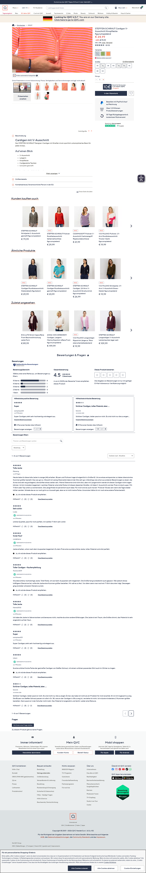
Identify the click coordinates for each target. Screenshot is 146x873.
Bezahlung (40, 784)
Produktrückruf (17, 791)
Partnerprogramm (68, 784)
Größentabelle (128, 61)
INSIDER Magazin (68, 769)
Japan (83, 825)
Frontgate (30, 846)
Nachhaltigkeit (92, 777)
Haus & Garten (126, 13)
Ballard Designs (20, 846)
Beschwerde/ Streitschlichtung (47, 802)
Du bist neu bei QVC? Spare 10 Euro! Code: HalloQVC (72, 2)
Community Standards (81, 837)
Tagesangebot (7, 13)
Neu (16, 13)
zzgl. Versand (107, 43)
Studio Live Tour (92, 801)
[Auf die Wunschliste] (131, 93)
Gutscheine (66, 777)
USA (62, 825)
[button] (118, 8)
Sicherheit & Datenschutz (45, 791)
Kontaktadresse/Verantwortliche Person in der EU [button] (34, 185)
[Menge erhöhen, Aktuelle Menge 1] (103, 79)
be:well (48, 13)
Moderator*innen (92, 794)
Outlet (89, 805)
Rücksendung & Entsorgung (46, 787)
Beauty (83, 13)
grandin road (46, 846)
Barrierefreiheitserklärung (95, 780)
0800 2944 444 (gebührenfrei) (23, 777)
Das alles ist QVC (92, 773)
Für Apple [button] (104, 752)
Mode (76, 13)
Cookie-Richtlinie (110, 862)
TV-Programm (67, 773)
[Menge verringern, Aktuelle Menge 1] (96, 79)
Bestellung (40, 769)
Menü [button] (15, 8)
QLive (14, 780)
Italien (78, 825)
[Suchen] (106, 8)
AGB (42, 837)
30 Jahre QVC (26, 13)
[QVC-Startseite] (13, 25)
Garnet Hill (38, 846)
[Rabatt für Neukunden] (114, 86)
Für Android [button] (124, 752)
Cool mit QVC (38, 13)
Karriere (89, 790)
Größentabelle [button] (21, 179)
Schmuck (91, 13)
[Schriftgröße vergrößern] (89, 131)
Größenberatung (42, 777)
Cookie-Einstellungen (132, 868)
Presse (14, 784)
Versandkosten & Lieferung (46, 780)
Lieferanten (16, 787)
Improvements (56, 846)
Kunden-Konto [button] (63, 752)
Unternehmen (91, 769)
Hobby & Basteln (112, 13)
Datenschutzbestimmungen (58, 837)
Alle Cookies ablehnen (106, 868)
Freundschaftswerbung (70, 780)
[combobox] (75, 8)
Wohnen (100, 13)
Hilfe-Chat (15, 769)
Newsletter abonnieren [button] (31, 752)
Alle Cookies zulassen (79, 868)
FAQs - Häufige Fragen (44, 795)
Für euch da (66, 787)
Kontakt (14, 773)
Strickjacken (21, 25)
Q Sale (68, 13)
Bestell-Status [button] (83, 752)
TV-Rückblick (37, 8)
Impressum (101, 837)
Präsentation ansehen (23, 97)
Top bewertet (58, 13)
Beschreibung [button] (20, 136)
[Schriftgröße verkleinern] (91, 131)
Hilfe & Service (42, 798)
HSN (13, 846)
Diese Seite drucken (85, 191)
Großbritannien (70, 825)
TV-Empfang (91, 797)
